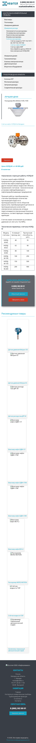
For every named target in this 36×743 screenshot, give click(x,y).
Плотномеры (8, 22)
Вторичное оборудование (13, 67)
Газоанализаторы (10, 59)
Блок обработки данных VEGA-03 (21, 49)
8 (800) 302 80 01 (27, 2)
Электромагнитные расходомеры (16, 31)
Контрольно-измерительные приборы (15, 14)
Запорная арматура (10, 85)
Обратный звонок (18, 294)
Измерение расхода (11, 28)
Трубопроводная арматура (14, 74)
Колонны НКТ (8, 79)
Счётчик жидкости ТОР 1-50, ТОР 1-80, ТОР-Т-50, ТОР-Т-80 (21, 42)
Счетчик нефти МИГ (17, 47)
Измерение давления (11, 25)
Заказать (7, 160)
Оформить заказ (18, 300)
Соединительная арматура (13, 88)
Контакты (18, 701)
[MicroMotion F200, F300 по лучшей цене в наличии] (18, 109)
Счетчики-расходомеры (13, 39)
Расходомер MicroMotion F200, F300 (16, 101)
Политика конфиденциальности (18, 740)
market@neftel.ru (27, 6)
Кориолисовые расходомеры (15, 35)
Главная (18, 692)
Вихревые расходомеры (13, 37)
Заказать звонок (18, 713)
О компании (18, 698)
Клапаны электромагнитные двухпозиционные (13, 63)
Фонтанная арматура (11, 82)
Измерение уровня (10, 56)
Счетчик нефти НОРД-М (18, 45)
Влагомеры (8, 20)
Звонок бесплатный (27, 4)
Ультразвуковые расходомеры (15, 33)
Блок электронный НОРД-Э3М (20, 51)
